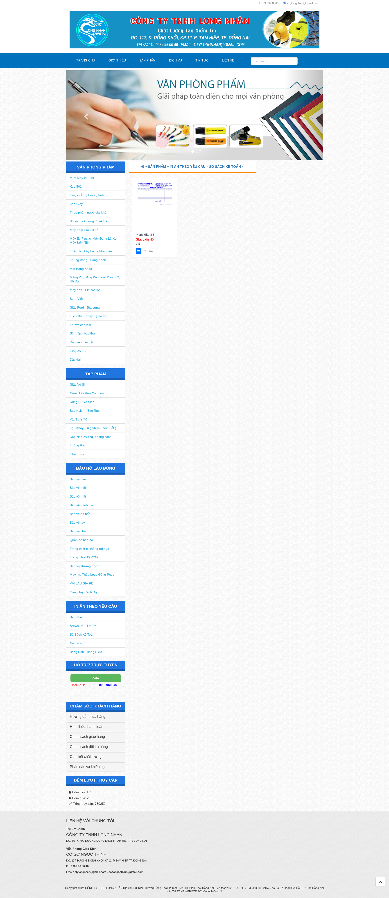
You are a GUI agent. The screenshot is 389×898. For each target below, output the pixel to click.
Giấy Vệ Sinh (79, 384)
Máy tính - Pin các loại (85, 290)
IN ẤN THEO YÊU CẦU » (189, 166)
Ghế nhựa (77, 454)
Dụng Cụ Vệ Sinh (82, 402)
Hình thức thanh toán (86, 727)
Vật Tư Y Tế (78, 419)
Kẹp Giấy (76, 204)
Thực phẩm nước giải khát (88, 212)
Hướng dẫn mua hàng (87, 716)
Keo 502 (76, 186)
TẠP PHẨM (95, 374)
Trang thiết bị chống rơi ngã (89, 548)
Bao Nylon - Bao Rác (85, 410)
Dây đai (75, 359)
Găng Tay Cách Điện (84, 592)
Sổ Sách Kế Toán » (226, 166)
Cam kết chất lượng (86, 757)
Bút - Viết (76, 298)
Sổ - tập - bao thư (82, 333)
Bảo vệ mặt (78, 487)
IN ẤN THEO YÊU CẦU (95, 606)
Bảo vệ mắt (78, 496)
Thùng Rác (78, 445)
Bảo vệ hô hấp (80, 514)
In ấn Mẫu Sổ (145, 234)
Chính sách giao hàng (87, 737)
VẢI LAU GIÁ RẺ (81, 583)
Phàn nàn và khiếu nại (88, 767)
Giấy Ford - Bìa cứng (85, 307)
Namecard (77, 643)
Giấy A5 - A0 (78, 351)
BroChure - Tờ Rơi (83, 625)
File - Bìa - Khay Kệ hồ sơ (88, 316)
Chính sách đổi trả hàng (89, 747)
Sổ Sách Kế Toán (82, 634)
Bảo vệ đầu (78, 479)
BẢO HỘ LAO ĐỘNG (95, 468)
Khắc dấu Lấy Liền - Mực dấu (91, 251)
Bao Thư (76, 617)
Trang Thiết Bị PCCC (85, 557)
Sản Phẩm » (159, 166)
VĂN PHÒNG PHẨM (96, 167)
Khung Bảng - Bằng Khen (88, 260)
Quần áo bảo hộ (81, 540)
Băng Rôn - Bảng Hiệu (86, 652)
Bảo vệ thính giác (82, 505)
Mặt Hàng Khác (81, 269)
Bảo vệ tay (77, 522)
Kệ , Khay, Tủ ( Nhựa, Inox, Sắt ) (93, 428)
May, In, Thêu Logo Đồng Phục (92, 574)
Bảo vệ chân (79, 531)
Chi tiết (149, 251)
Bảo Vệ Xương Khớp (84, 566)
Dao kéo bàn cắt (81, 342)
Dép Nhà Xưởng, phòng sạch (90, 437)
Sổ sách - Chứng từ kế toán (89, 221)
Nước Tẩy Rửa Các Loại (87, 393)
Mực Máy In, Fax (82, 178)
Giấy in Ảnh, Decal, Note (87, 195)
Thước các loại (80, 325)
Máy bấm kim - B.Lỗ (84, 230)
